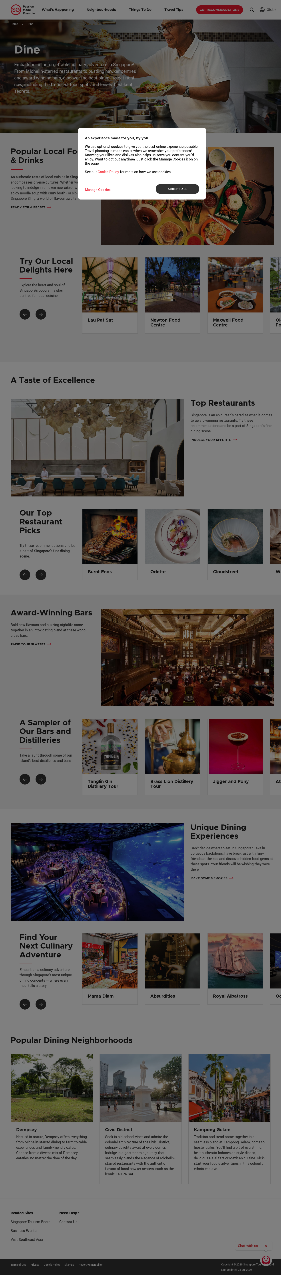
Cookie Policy (108, 171)
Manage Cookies (98, 189)
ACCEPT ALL (177, 189)
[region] (142, 164)
